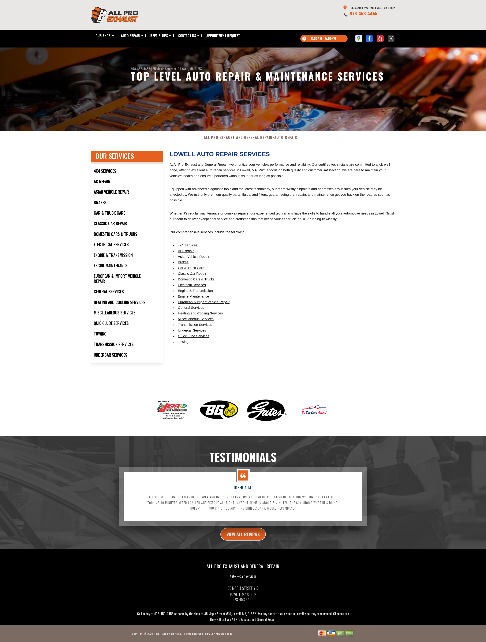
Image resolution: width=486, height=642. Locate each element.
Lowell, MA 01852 (191, 68)
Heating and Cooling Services (200, 313)
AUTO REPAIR (130, 35)
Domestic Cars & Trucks (196, 279)
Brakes (183, 262)
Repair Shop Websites (166, 634)
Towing (183, 342)
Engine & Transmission (195, 291)
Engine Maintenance (193, 296)
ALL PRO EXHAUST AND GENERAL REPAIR (238, 137)
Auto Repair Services (243, 576)
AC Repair (186, 251)
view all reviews (243, 534)
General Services (191, 308)
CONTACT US (187, 35)
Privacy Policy (223, 634)
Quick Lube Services (193, 336)
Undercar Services (192, 330)
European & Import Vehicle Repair (204, 302)
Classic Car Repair (192, 273)
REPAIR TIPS (159, 35)
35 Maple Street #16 (165, 68)
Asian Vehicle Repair (193, 257)
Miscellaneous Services (196, 319)
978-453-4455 (363, 13)
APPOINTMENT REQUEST (223, 35)
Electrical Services (192, 285)
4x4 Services (187, 245)
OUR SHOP (102, 35)
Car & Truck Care (191, 268)
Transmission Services (195, 325)
